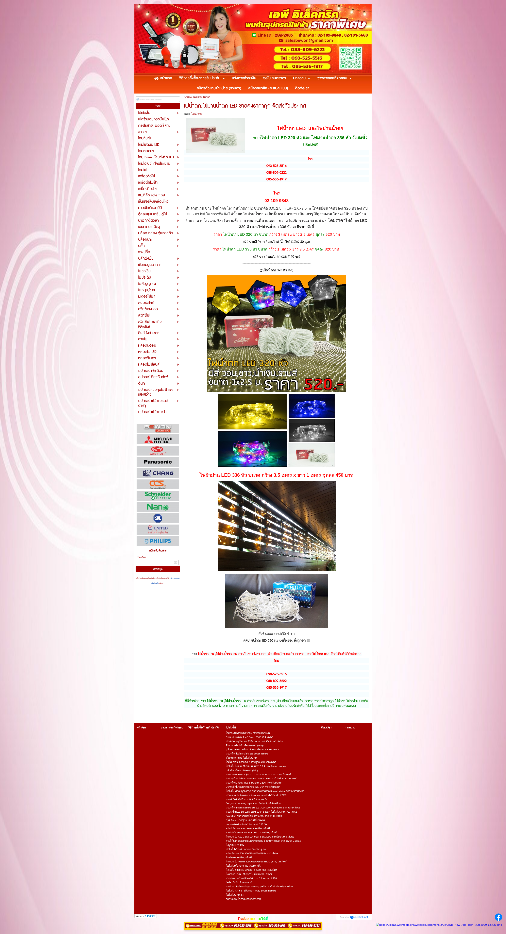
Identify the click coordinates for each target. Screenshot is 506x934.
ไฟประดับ (197, 96)
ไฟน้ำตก (196, 113)
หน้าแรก (187, 96)
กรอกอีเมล (141, 557)
